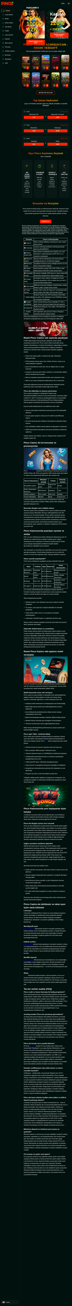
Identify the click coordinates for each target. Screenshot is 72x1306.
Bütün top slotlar (46, 92)
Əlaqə (25, 975)
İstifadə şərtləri (28, 944)
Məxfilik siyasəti (29, 960)
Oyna (28, 67)
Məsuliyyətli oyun (29, 928)
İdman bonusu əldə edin (35, 42)
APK (46, 741)
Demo (25, 67)
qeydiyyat (33, 1046)
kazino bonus (32, 471)
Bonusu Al (45, 221)
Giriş (62, 3)
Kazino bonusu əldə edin (59, 35)
